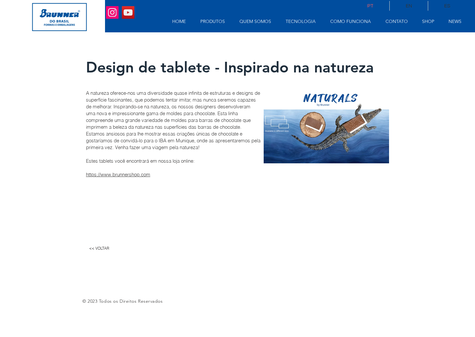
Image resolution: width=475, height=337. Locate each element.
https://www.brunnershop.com (118, 174)
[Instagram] (112, 12)
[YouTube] (128, 12)
